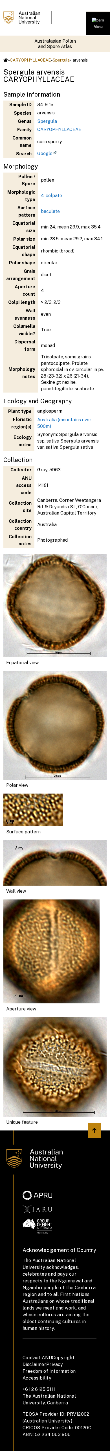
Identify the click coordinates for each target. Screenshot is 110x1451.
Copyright (63, 1357)
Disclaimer (34, 1364)
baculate (50, 211)
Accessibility (37, 1378)
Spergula (61, 60)
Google (44, 153)
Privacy (54, 1364)
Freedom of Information (49, 1371)
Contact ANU (37, 1357)
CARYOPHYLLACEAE (30, 60)
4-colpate (51, 195)
